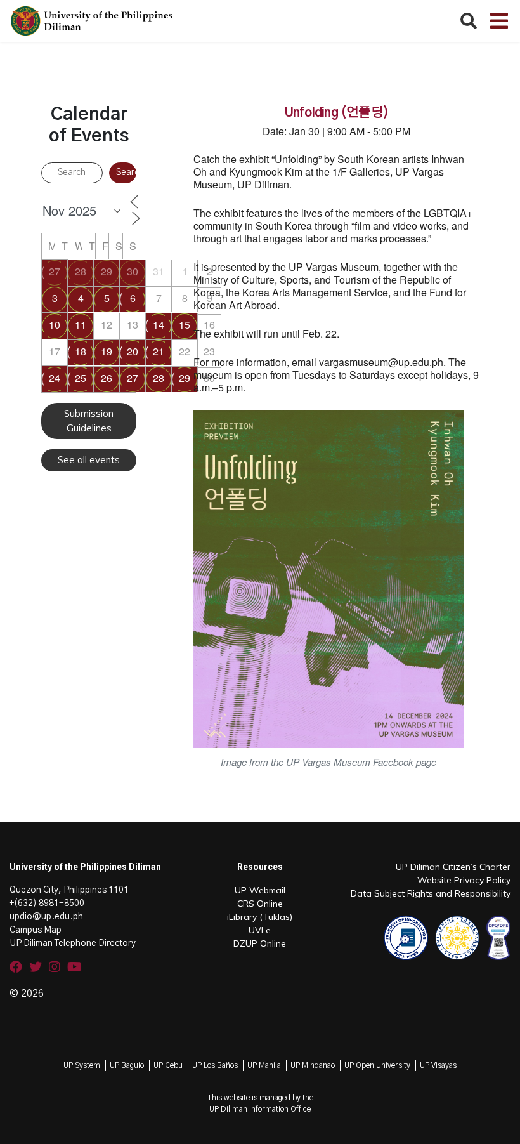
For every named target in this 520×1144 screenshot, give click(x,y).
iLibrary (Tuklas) (259, 917)
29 (106, 271)
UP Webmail (260, 890)
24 (54, 378)
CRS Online (260, 903)
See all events (89, 460)
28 (80, 271)
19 (106, 351)
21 (158, 351)
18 (80, 351)
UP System (81, 1065)
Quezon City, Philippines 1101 (69, 890)
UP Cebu (168, 1065)
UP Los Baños (215, 1065)
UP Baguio (127, 1065)
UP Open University (377, 1065)
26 (106, 378)
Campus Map (36, 930)
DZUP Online (259, 943)
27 (54, 271)
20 (132, 351)
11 (80, 324)
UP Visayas (438, 1065)
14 (158, 324)
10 (54, 324)
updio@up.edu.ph (46, 916)
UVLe (260, 930)
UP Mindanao (312, 1065)
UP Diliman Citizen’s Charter (453, 866)
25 (80, 378)
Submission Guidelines (89, 420)
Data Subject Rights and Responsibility (430, 893)
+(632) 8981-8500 (47, 903)
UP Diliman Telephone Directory (73, 943)
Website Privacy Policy (463, 880)
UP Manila (264, 1065)
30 (132, 271)
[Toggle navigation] (499, 21)
